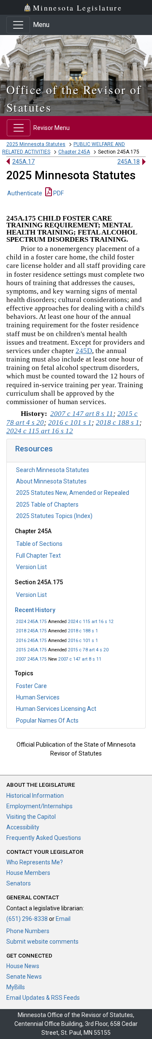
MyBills (15, 987)
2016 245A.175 (31, 640)
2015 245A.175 (31, 650)
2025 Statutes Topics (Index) (54, 516)
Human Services (38, 697)
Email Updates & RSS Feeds (43, 997)
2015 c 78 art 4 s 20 (88, 650)
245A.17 (23, 161)
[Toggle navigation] (18, 24)
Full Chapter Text (38, 555)
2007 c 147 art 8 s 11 (79, 659)
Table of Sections (39, 543)
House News (22, 966)
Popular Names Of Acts (47, 720)
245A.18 (128, 161)
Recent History (35, 610)
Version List (31, 567)
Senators (18, 883)
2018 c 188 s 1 (83, 631)
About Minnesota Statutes (51, 481)
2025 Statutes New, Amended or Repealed (72, 492)
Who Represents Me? (34, 862)
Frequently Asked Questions (43, 837)
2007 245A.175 (31, 659)
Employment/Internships (39, 806)
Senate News (24, 976)
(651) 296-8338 (27, 918)
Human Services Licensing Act (56, 708)
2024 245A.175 (31, 621)
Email (63, 918)
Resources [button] (34, 448)
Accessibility (22, 827)
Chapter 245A (74, 152)
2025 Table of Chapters (47, 504)
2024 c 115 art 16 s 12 (91, 621)
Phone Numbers (27, 931)
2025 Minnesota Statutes (35, 144)
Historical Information (35, 795)
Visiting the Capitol (31, 816)
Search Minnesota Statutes (52, 470)
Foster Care (31, 686)
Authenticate (24, 193)
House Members (28, 872)
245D (84, 351)
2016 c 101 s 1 (83, 640)
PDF (58, 193)
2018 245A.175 (31, 631)
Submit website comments (42, 941)
